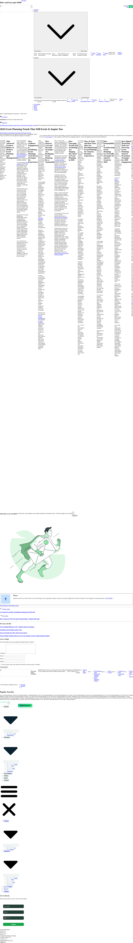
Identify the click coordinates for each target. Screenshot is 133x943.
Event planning (117, 180)
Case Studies (8, 773)
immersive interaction (40, 218)
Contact (6, 780)
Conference (10, 771)
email (1, 934)
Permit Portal (10, 735)
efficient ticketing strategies (61, 217)
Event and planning (59, 160)
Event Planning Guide (13, 605)
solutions (19, 164)
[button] (125, 5)
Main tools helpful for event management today (22, 156)
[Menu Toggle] (31, 6)
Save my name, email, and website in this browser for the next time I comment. (21, 664)
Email (2, 658)
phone (1, 932)
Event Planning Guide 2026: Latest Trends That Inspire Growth (15, 133)
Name (2, 656)
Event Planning (3, 605)
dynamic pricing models (60, 166)
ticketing (26, 162)
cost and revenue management (41, 317)
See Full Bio (108, 598)
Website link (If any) (5, 940)
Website (2, 661)
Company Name (4, 937)
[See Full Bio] (113, 598)
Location (2, 939)
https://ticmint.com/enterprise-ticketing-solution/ (61, 254)
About (6, 778)
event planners (40, 321)
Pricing (6, 775)
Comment (3, 653)
